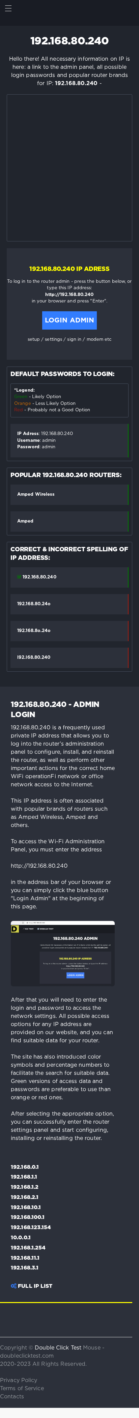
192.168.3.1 (24, 1268)
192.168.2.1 (24, 1197)
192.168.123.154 (31, 1227)
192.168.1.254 (28, 1248)
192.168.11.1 (25, 1258)
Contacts (12, 1396)
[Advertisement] (69, 168)
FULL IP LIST (34, 1286)
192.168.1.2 (24, 1187)
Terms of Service (22, 1388)
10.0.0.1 (21, 1238)
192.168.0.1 (25, 1167)
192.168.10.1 (26, 1207)
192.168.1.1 (24, 1177)
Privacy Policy (18, 1380)
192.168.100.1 (28, 1217)
